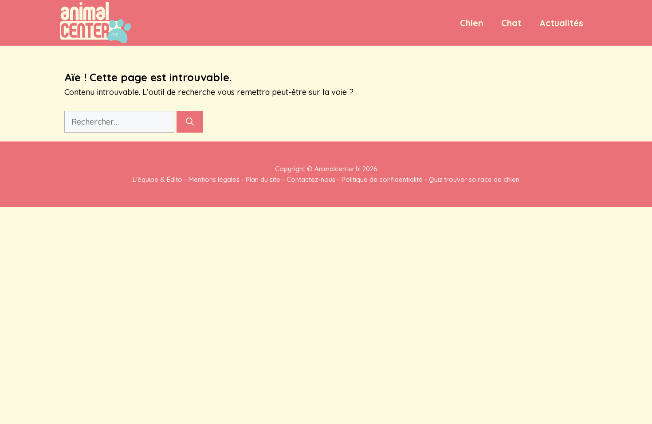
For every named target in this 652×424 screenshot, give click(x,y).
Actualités (561, 22)
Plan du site (263, 179)
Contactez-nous (311, 179)
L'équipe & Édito (157, 179)
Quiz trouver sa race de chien (474, 179)
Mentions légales (214, 179)
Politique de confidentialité (382, 179)
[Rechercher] (190, 122)
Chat (511, 22)
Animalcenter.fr (337, 169)
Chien (471, 22)
